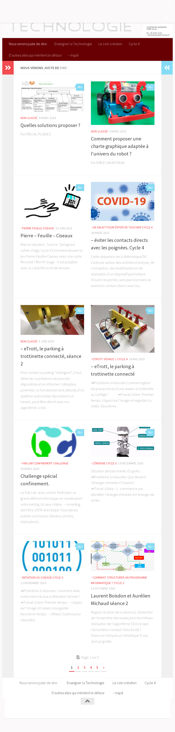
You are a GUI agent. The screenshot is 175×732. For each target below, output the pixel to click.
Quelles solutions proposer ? (50, 125)
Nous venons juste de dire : (25, 5)
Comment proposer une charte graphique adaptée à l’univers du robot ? (120, 146)
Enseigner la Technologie (70, 5)
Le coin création (107, 5)
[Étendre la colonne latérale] (8, 68)
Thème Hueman (68, 709)
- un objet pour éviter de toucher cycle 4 (121, 227)
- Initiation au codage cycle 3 (42, 577)
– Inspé (70, 17)
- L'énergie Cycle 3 (104, 463)
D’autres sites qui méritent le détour (31, 17)
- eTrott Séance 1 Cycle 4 (109, 359)
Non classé (29, 118)
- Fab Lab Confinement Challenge (44, 463)
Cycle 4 (130, 5)
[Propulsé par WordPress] (41, 708)
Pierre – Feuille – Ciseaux (46, 235)
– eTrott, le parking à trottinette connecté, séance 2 (51, 356)
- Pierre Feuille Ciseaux (37, 228)
